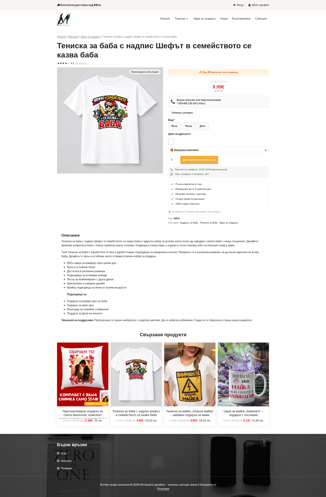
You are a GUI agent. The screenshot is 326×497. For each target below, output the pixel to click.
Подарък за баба (189, 222)
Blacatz (221, 484)
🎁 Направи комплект (184, 150)
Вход (240, 5)
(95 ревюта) (81, 63)
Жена (188, 126)
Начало (61, 36)
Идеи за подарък (90, 36)
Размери (66, 468)
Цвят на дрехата (179, 134)
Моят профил (260, 5)
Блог (64, 453)
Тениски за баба (209, 222)
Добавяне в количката (199, 160)
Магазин (73, 36)
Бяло (171, 142)
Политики (163, 488)
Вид (171, 120)
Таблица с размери (182, 112)
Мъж (174, 126)
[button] (218, 150)
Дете (202, 126)
